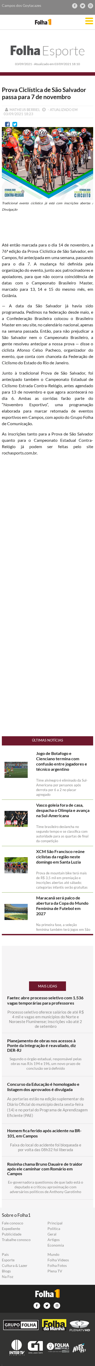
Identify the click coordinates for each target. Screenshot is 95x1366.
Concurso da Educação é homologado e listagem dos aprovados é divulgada (43, 1087)
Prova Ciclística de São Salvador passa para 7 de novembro (44, 93)
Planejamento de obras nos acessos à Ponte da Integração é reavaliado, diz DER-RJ (41, 1045)
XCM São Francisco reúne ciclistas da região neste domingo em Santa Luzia (60, 856)
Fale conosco (12, 1223)
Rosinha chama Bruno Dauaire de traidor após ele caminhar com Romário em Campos (45, 1169)
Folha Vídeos (58, 1260)
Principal (55, 1223)
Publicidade (11, 1234)
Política (54, 1229)
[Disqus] (47, 530)
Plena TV (55, 1271)
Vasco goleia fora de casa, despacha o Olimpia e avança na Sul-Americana (62, 810)
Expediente (11, 1229)
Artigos (54, 1240)
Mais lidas (47, 986)
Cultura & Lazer (14, 1265)
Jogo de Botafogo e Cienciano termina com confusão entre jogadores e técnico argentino (61, 761)
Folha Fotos (57, 1265)
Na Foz (7, 1276)
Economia (56, 1245)
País (5, 1254)
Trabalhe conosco (16, 1240)
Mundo (53, 1254)
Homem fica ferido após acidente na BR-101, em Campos (44, 1133)
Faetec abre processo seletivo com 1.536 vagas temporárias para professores (45, 1000)
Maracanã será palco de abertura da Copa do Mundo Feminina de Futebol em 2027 (62, 905)
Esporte (47, 50)
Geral (52, 1234)
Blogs (6, 1271)
